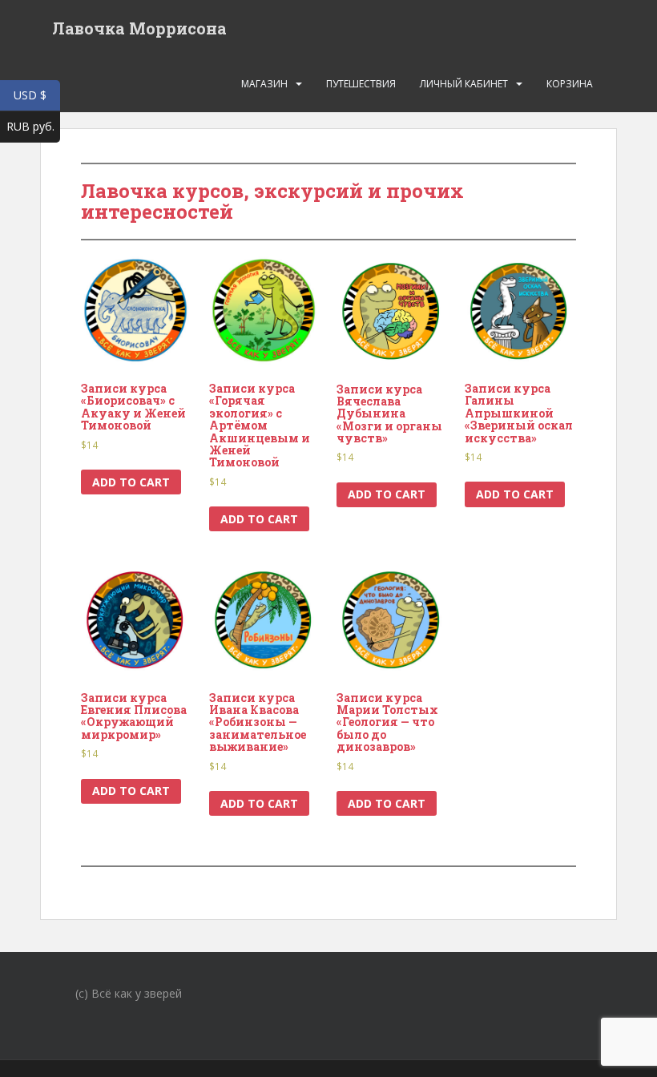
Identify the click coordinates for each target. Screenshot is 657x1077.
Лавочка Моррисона (139, 28)
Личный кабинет (464, 84)
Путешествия (361, 84)
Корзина (569, 84)
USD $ (37, 95)
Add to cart (131, 482)
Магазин (264, 84)
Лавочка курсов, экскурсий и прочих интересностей (272, 201)
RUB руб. (33, 126)
